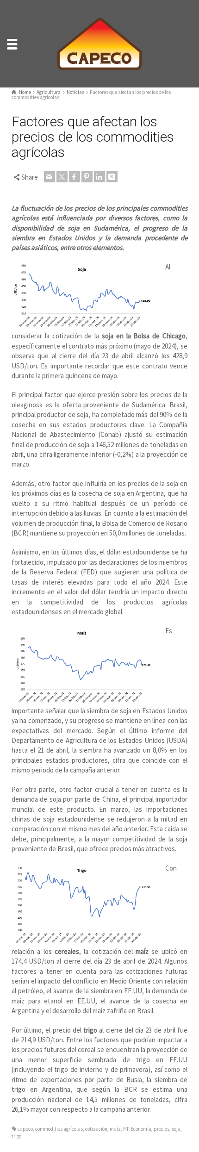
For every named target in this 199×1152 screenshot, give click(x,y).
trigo (16, 1136)
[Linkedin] (99, 176)
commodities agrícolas (59, 1129)
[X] (62, 176)
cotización (96, 1129)
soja (176, 1129)
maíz (115, 1129)
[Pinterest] (87, 176)
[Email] (49, 176)
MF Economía (137, 1129)
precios (161, 1129)
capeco (25, 1129)
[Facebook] (74, 176)
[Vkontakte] (112, 176)
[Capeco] (99, 42)
